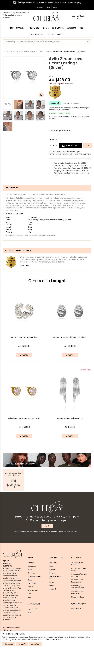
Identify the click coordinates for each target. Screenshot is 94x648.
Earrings (20, 28)
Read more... (25, 265)
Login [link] (30, 612)
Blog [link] (51, 566)
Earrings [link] (31, 562)
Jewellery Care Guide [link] (77, 563)
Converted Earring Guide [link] (78, 569)
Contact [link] (52, 589)
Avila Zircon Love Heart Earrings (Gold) (24, 418)
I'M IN (47, 526)
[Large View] (8, 105)
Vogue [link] (30, 587)
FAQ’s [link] (51, 585)
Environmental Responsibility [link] (77, 581)
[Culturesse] (46, 17)
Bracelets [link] (31, 573)
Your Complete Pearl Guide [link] (77, 592)
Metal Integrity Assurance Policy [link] (78, 586)
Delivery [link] (52, 569)
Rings (46, 28)
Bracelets (71, 28)
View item (24, 355)
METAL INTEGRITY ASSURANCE (19, 250)
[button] (87, 145)
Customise (9, 644)
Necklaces (34, 28)
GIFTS (50, 34)
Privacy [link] (52, 582)
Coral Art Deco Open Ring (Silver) (24, 337)
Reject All (22, 644)
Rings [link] (30, 569)
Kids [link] (29, 593)
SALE (59, 34)
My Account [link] (32, 609)
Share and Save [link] (77, 597)
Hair (81, 28)
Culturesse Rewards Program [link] (79, 575)
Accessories (37, 34)
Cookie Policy (55, 639)
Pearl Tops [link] (32, 583)
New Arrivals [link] (33, 590)
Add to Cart (72, 145)
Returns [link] (52, 573)
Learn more (69, 84)
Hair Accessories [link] (34, 576)
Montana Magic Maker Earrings (70, 418)
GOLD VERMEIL (58, 28)
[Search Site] (88, 42)
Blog (48, 7)
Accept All (35, 644)
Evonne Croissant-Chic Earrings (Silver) (70, 337)
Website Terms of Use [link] (56, 577)
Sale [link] (29, 597)
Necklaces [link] (32, 566)
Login (55, 7)
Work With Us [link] (76, 609)
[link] (20, 2)
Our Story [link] (53, 562)
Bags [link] (30, 580)
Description (11, 187)
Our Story (40, 7)
